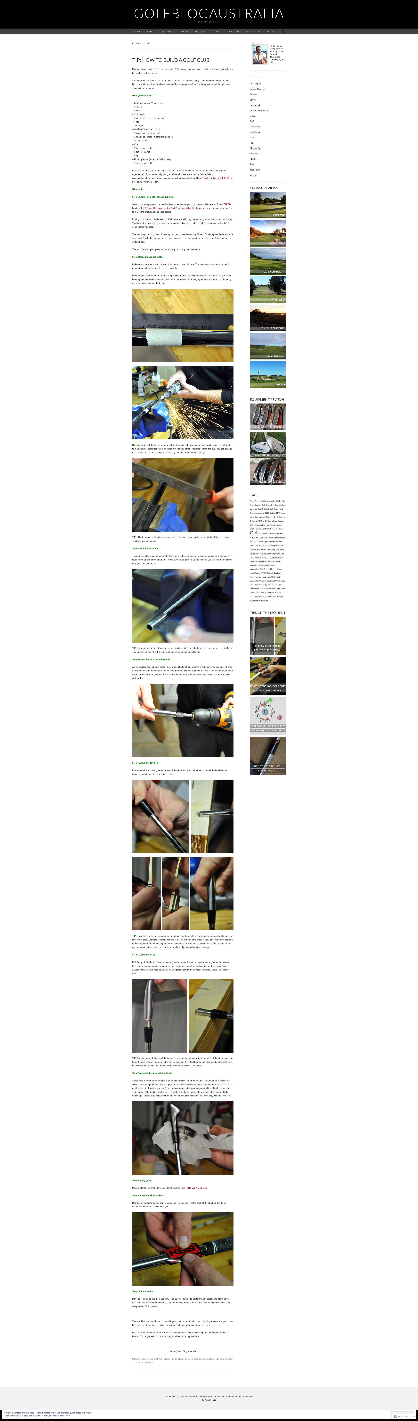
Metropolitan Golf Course (260, 569)
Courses (183, 31)
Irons (252, 143)
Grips (252, 137)
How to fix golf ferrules (265, 561)
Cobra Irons (272, 521)
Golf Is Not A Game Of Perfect (262, 546)
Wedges (253, 175)
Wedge (280, 597)
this (223, 279)
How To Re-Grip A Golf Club (194, 1188)
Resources (252, 31)
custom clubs (213, 1359)
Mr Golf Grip (203, 234)
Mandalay (253, 565)
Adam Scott (254, 501)
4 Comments (148, 1362)
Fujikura (258, 529)
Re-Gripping (261, 581)
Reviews (166, 31)
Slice (252, 585)
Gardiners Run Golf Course (273, 529)
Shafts (253, 159)
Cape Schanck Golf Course (268, 509)
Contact (271, 31)
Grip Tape (280, 550)
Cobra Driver (260, 517)
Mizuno (273, 569)
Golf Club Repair (266, 538)
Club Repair (147, 1359)
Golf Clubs (164, 1359)
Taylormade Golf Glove (273, 585)
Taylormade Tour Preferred (260, 589)
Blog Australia (269, 501)
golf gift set (269, 542)
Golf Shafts (261, 550)
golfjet (276, 546)
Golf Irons (278, 542)
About (151, 31)
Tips (217, 31)
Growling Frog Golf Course (260, 553)
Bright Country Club (257, 505)
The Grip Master (260, 597)
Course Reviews (257, 89)
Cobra (266, 512)
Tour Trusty (272, 597)
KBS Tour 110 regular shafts (156, 208)
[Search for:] (284, 31)
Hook (275, 557)
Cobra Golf (261, 520)
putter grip (267, 577)
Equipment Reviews (259, 110)
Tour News (232, 31)
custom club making (195, 1359)
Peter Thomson (256, 577)
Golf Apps (263, 534)
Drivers (253, 100)
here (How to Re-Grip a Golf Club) (213, 178)
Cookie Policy (64, 1416)
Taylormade (259, 585)
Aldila (262, 501)
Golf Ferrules (259, 542)
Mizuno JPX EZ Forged (263, 573)
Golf (156, 1359)
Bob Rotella (280, 501)
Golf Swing (271, 550)
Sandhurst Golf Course (276, 581)
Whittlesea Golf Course (259, 600)
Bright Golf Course (273, 505)
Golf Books (255, 126)
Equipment (201, 31)
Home (137, 31)
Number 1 (277, 573)
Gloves (253, 116)
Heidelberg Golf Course (263, 557)
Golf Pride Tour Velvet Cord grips (186, 208)
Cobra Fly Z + (270, 517)
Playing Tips (256, 148)
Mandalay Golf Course (267, 565)
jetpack (277, 561)
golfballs (270, 534)
